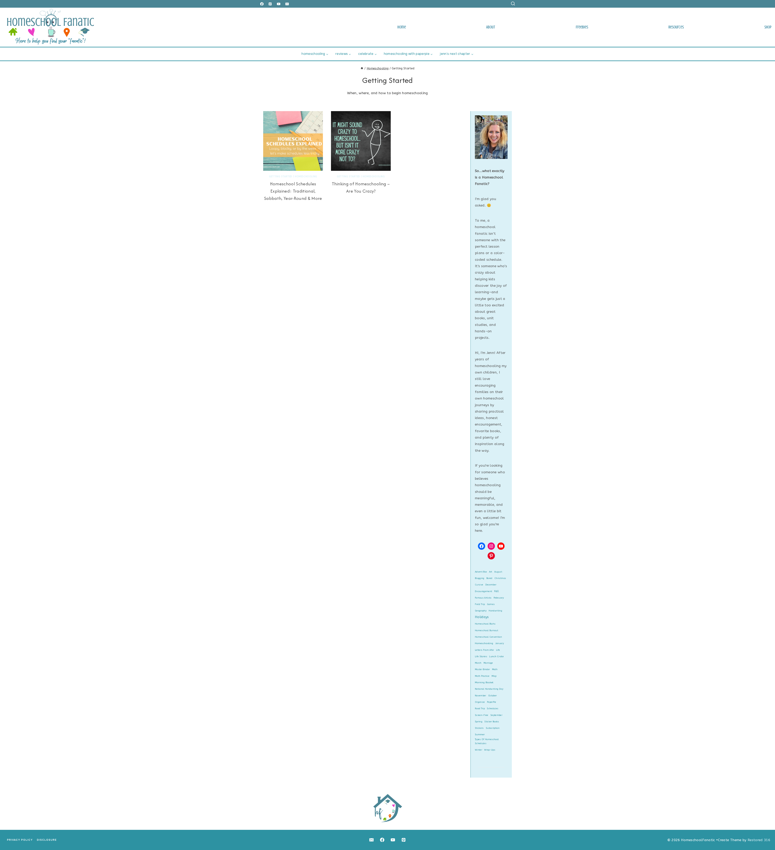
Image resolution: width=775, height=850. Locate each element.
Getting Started (280, 176)
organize (480, 702)
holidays (482, 617)
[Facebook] (261, 3)
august (498, 571)
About (490, 27)
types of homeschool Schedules (487, 741)
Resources (676, 27)
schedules (492, 708)
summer (480, 734)
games (491, 604)
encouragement (483, 591)
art (490, 571)
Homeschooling (306, 176)
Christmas (500, 578)
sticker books (491, 721)
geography (481, 610)
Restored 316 (759, 840)
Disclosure (47, 840)
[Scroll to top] (765, 834)
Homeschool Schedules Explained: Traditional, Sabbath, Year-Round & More (293, 190)
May (494, 676)
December (490, 584)
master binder (482, 669)
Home (401, 27)
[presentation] (293, 141)
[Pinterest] (270, 3)
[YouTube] (278, 3)
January (499, 643)
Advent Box (481, 571)
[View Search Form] (513, 3)
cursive (479, 584)
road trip (480, 708)
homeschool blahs (485, 624)
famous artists (483, 598)
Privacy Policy (20, 840)
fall (496, 591)
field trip (480, 604)
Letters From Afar (484, 650)
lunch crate (496, 656)
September (496, 715)
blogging (479, 578)
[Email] (287, 3)
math (494, 669)
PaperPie (491, 702)
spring (478, 721)
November (480, 695)
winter (478, 750)
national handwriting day (489, 689)
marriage (488, 663)
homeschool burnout (486, 630)
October (492, 695)
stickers (479, 728)
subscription (493, 728)
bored (489, 578)
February (499, 597)
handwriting (495, 610)
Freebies (582, 27)
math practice (482, 676)
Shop (767, 27)
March (478, 663)
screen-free (481, 715)
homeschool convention (488, 637)
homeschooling (484, 643)
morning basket (484, 682)
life (498, 650)
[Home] (361, 68)
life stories (481, 656)
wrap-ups (489, 750)
